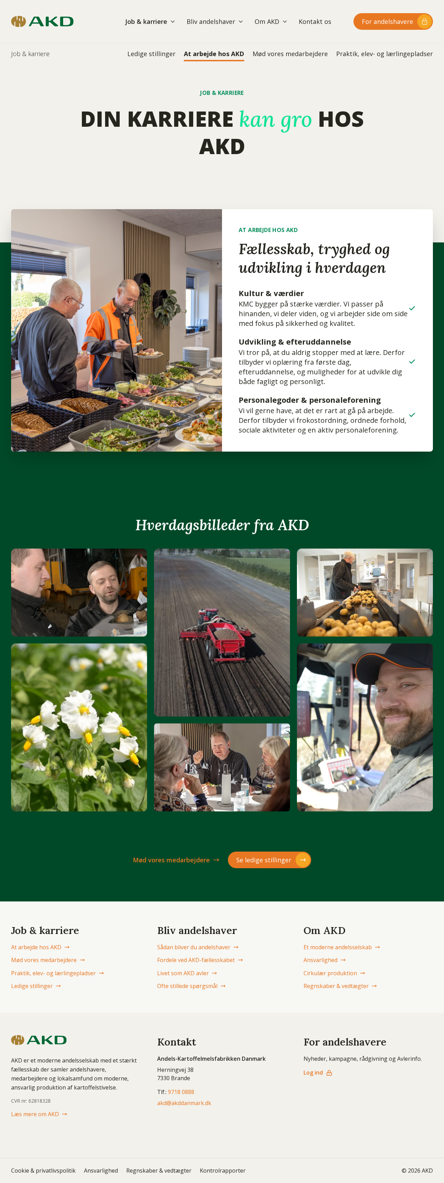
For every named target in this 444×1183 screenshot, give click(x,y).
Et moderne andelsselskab (338, 947)
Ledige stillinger (151, 54)
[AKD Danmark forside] (42, 21)
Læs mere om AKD (35, 1114)
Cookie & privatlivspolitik (43, 1170)
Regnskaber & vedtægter (336, 986)
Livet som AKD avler (183, 973)
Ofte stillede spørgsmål (187, 986)
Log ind (313, 1072)
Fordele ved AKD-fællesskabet (196, 960)
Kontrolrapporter (223, 1170)
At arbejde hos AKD (214, 54)
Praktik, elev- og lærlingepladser (384, 54)
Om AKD (267, 21)
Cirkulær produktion (330, 973)
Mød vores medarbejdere (290, 54)
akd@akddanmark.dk (184, 1103)
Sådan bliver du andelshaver (193, 947)
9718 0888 (181, 1092)
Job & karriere (146, 21)
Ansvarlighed (321, 960)
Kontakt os (315, 21)
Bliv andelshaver (211, 21)
